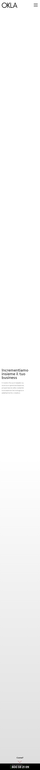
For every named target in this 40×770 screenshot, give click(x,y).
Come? (20, 758)
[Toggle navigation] (35, 5)
